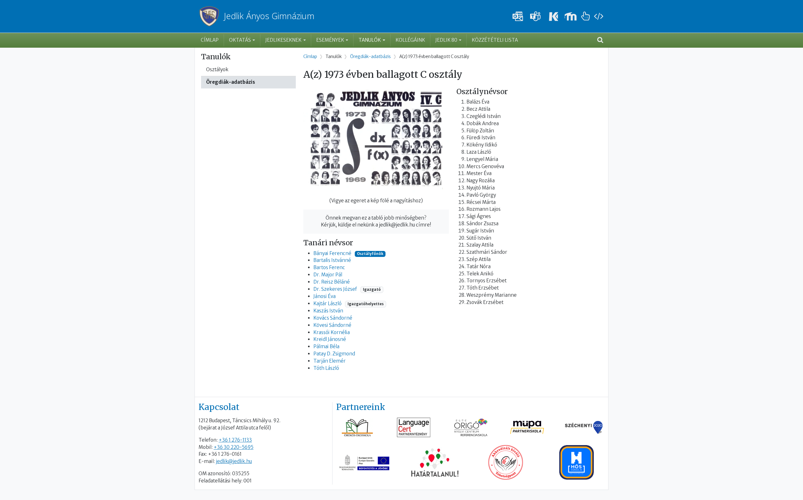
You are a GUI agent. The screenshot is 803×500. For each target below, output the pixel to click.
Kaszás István (328, 311)
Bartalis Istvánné (332, 260)
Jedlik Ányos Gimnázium (269, 16)
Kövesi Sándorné (332, 325)
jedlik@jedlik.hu (234, 461)
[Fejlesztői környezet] (598, 16)
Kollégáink (410, 40)
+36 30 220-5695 (233, 447)
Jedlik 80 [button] (446, 40)
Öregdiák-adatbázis (230, 82)
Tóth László (326, 368)
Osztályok (217, 69)
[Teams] (535, 16)
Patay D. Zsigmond (334, 354)
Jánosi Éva (324, 296)
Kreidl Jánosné (329, 339)
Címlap (210, 40)
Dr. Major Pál (327, 275)
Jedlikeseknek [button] (283, 40)
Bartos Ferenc (329, 267)
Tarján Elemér (329, 361)
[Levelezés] (518, 16)
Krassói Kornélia (331, 332)
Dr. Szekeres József (335, 289)
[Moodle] (570, 16)
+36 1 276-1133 (235, 440)
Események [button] (330, 40)
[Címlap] (211, 16)
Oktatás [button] (240, 40)
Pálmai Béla (326, 346)
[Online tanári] (585, 16)
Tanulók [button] (370, 40)
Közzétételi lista (495, 40)
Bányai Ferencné (332, 253)
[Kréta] (553, 16)
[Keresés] (600, 40)
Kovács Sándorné (332, 318)
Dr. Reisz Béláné (331, 282)
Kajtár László (327, 303)
